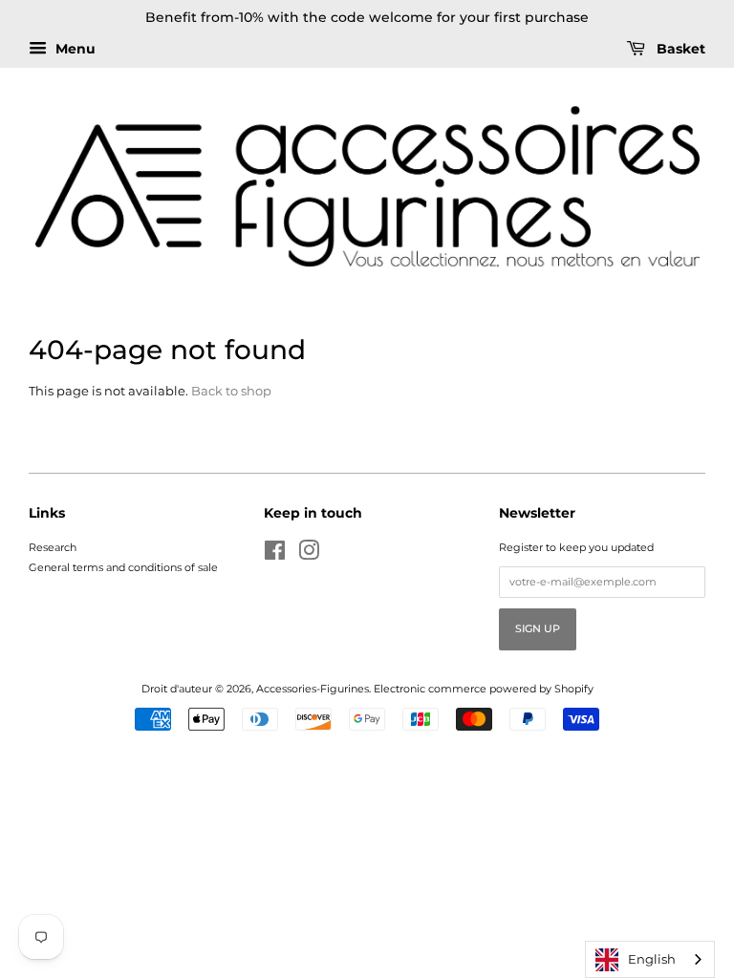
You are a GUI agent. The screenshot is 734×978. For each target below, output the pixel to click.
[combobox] (650, 959)
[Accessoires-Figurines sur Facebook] (275, 555)
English (652, 959)
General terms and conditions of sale (123, 567)
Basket (679, 48)
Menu (74, 48)
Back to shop (231, 390)
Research (52, 547)
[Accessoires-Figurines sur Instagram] (308, 555)
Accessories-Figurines (312, 688)
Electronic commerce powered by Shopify (484, 688)
